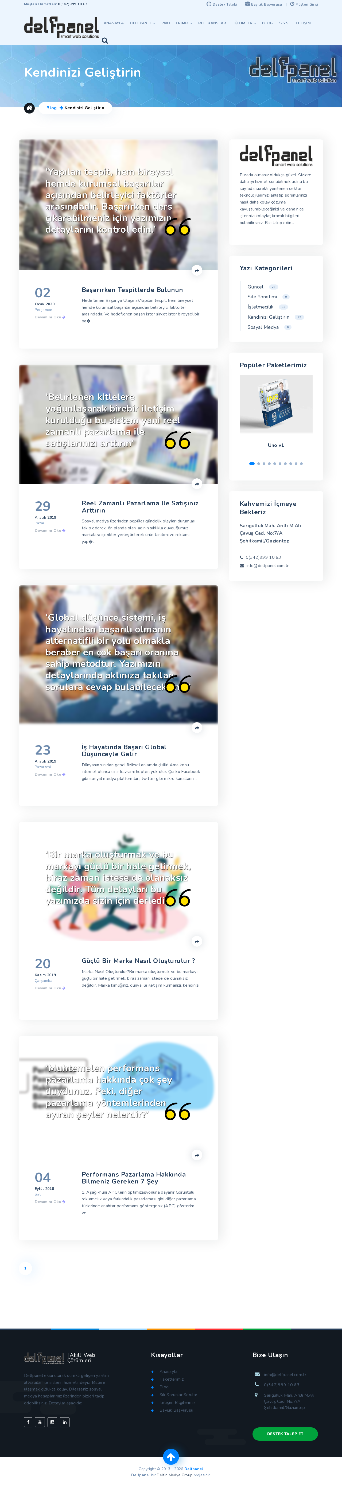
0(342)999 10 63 (72, 4)
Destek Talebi (224, 4)
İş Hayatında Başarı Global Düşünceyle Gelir (124, 751)
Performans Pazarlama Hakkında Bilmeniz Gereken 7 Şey (134, 1178)
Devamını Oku (48, 317)
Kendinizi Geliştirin (274, 317)
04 (43, 1177)
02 (43, 293)
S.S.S (284, 23)
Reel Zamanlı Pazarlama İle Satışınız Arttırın (140, 507)
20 (43, 964)
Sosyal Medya (268, 327)
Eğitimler (244, 23)
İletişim (302, 23)
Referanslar (212, 23)
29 (43, 506)
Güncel (262, 287)
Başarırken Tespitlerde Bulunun (132, 289)
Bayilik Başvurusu (266, 4)
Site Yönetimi (267, 297)
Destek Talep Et (285, 1433)
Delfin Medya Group (174, 1475)
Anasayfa (114, 23)
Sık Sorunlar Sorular (178, 1395)
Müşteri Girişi (306, 4)
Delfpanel (142, 23)
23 (43, 750)
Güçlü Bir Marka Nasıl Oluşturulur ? (138, 960)
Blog (267, 23)
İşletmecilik (266, 307)
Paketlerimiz (176, 23)
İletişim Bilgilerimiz (178, 1402)
